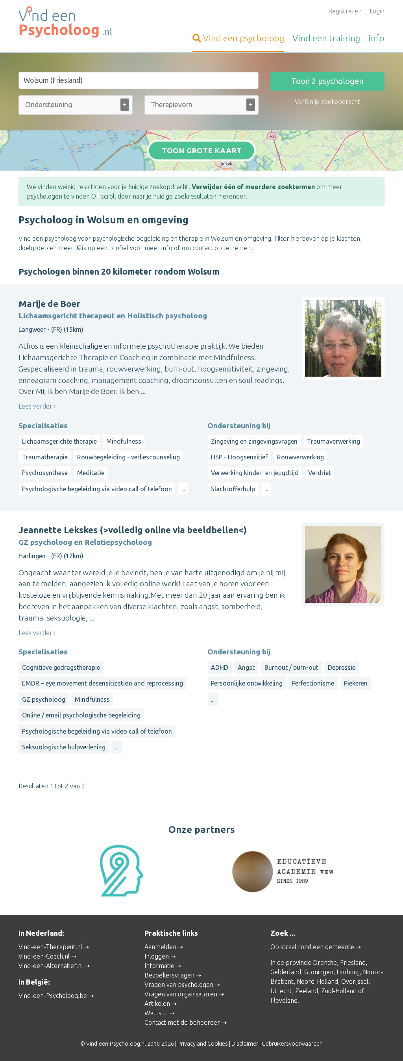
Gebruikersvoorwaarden (292, 1044)
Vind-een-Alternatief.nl (50, 965)
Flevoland (284, 1000)
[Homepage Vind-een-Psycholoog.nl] (75, 22)
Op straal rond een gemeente (312, 946)
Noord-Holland (317, 981)
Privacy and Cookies (202, 1044)
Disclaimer (244, 1044)
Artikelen (157, 1003)
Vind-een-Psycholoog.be (52, 995)
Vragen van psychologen (178, 984)
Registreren (345, 11)
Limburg (348, 972)
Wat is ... (156, 1012)
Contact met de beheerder (182, 1022)
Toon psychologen (327, 80)
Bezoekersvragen (169, 975)
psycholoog (243, 38)
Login (377, 11)
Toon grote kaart (202, 150)
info (376, 38)
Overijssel (354, 981)
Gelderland (285, 972)
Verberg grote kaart (201, 158)
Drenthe (325, 962)
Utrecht (281, 990)
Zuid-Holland (339, 990)
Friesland (353, 962)
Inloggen (156, 956)
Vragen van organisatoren (180, 994)
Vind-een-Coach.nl (44, 956)
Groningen (318, 972)
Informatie (159, 965)
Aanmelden (160, 946)
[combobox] (75, 106)
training (326, 38)
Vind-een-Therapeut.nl (50, 946)
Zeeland (306, 990)
